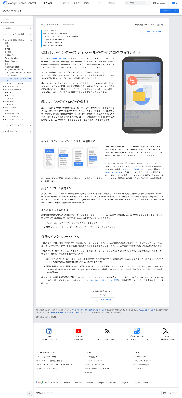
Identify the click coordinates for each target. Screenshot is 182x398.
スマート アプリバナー (133, 169)
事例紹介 (111, 3)
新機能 (86, 3)
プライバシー (51, 393)
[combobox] (137, 3)
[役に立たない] (162, 25)
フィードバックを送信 (152, 31)
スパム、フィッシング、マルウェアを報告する (54, 365)
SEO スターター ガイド (94, 361)
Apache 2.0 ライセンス (147, 310)
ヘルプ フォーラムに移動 (46, 357)
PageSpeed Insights (141, 365)
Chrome (78, 383)
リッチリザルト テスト (142, 361)
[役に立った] (158, 25)
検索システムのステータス (95, 365)
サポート (66, 3)
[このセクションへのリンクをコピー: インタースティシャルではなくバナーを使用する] (97, 141)
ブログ (76, 3)
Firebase (90, 383)
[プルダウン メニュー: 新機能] (92, 3)
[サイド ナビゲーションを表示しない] (29, 393)
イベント (100, 3)
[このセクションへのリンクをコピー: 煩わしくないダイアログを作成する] (91, 102)
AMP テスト (138, 369)
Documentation (12, 10)
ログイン (175, 3)
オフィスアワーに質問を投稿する (49, 361)
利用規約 (39, 393)
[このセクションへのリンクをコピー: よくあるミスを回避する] (70, 209)
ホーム (43, 25)
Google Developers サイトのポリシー (64, 312)
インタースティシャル (59, 58)
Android (67, 383)
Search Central (27, 3)
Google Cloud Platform (107, 383)
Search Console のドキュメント (97, 369)
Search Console (169, 11)
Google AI (124, 383)
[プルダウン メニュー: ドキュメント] (57, 3)
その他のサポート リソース (46, 369)
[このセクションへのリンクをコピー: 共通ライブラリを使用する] (73, 188)
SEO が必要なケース (93, 357)
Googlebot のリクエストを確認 (104, 280)
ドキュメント (49, 3)
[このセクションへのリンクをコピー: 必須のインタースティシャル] (82, 237)
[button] (16, 22)
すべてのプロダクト (141, 383)
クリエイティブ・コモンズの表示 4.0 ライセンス (89, 310)
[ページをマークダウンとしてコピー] (139, 53)
